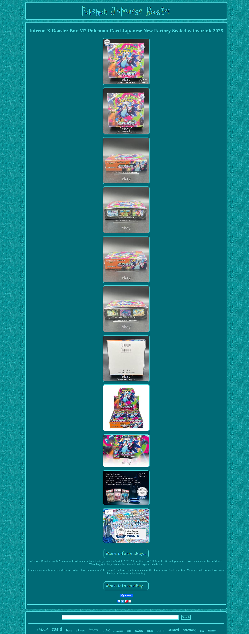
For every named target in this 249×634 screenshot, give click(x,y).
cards (161, 630)
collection (118, 630)
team (202, 631)
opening (190, 630)
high (139, 630)
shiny (212, 630)
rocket (106, 630)
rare (129, 630)
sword (173, 629)
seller (150, 630)
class (80, 630)
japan (93, 630)
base (69, 630)
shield (42, 629)
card (57, 629)
